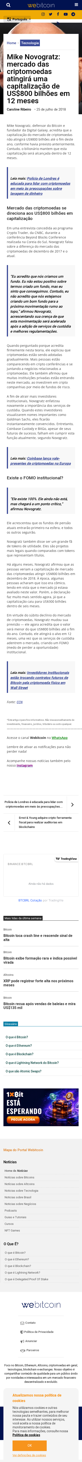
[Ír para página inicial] (41, 5)
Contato (30, 1323)
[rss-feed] (58, 23)
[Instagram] (43, 14)
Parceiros (32, 1350)
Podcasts (11, 1210)
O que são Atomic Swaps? (23, 1071)
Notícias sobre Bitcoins (19, 1177)
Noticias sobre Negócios (20, 1204)
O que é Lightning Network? (22, 1272)
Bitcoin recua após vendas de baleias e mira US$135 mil (39, 1006)
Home (12, 43)
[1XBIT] (41, 1107)
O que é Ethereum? (19, 1046)
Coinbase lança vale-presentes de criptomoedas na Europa (40, 461)
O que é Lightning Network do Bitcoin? (32, 1063)
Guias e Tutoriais (15, 1217)
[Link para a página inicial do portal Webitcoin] (41, 1304)
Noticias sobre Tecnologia (21, 1190)
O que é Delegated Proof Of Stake (26, 1279)
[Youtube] (65, 14)
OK (30, 1445)
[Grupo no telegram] (73, 14)
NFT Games (12, 1230)
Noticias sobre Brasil (18, 1197)
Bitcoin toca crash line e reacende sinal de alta (37, 938)
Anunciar (31, 1341)
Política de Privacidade (38, 1332)
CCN (20, 702)
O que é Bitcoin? (17, 1037)
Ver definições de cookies (29, 1455)
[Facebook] (58, 14)
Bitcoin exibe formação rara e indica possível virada (40, 961)
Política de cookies (26, 1435)
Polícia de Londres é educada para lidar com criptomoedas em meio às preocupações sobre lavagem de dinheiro (40, 186)
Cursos (9, 1224)
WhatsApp (60, 737)
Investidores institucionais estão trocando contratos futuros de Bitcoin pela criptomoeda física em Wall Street (39, 680)
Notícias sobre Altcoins (20, 1184)
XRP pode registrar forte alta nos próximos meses (38, 983)
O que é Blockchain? (19, 1054)
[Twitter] (50, 14)
